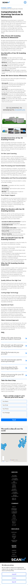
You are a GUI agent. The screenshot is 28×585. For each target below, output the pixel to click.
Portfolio (14, 532)
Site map (14, 525)
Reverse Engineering (14, 496)
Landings (9, 7)
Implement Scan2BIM (14, 509)
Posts (14, 534)
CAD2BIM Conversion (14, 493)
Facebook (14, 556)
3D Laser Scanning (14, 476)
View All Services (14, 499)
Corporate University (14, 512)
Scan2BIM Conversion (14, 479)
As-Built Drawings (14, 490)
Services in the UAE (14, 537)
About (14, 506)
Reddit (14, 554)
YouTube (14, 552)
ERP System (14, 515)
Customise (14, 578)
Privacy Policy (10, 570)
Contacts (14, 520)
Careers (14, 518)
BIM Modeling (14, 482)
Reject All (14, 582)
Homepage (3, 7)
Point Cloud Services (14, 486)
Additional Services (14, 541)
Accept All (14, 574)
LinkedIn (14, 550)
